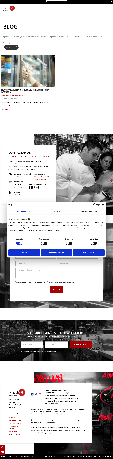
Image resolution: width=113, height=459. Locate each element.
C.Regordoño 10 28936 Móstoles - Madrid (41, 178)
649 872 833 (18, 194)
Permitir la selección (56, 252)
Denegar (24, 252)
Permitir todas (88, 252)
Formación (68, 36)
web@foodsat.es (19, 177)
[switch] (44, 243)
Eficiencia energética (48, 36)
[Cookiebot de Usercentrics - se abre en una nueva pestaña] (95, 204)
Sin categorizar (8, 43)
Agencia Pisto (107, 456)
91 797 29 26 (18, 187)
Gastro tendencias (79, 36)
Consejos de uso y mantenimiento (28, 36)
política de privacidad (38, 282)
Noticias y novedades (94, 36)
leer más (4, 110)
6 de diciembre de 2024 (10, 98)
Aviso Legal (48, 456)
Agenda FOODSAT (9, 36)
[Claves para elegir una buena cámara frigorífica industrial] (28, 71)
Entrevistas (60, 36)
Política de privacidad (59, 456)
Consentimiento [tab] (23, 211)
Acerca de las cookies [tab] (89, 211)
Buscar (15, 47)
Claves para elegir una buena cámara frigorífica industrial (25, 91)
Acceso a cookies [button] (85, 456)
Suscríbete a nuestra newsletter (56, 2)
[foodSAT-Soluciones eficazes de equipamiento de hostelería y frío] (9, 8)
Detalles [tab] (56, 211)
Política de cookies (73, 456)
